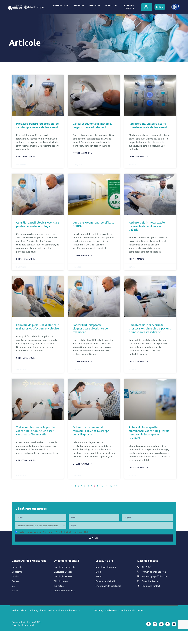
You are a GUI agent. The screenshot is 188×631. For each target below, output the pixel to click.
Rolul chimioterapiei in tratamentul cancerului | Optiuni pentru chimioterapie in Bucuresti (149, 432)
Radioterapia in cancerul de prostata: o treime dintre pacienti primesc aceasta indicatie (150, 328)
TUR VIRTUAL (127, 5)
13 (115, 485)
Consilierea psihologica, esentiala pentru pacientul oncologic (37, 224)
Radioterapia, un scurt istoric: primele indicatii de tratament (148, 125)
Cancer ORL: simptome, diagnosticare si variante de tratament (90, 328)
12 (111, 485)
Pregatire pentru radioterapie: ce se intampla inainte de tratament (37, 125)
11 (106, 485)
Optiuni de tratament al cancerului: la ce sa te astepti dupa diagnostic (91, 430)
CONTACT (129, 8)
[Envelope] (174, 624)
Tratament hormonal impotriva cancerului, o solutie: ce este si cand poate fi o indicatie (36, 430)
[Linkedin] (167, 624)
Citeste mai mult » (26, 156)
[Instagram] (155, 624)
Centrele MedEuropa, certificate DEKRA (93, 224)
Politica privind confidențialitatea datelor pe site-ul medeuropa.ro (46, 610)
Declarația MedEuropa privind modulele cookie (118, 610)
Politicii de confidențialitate (75, 531)
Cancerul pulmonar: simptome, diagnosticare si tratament (92, 125)
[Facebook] (148, 624)
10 (101, 485)
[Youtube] (161, 624)
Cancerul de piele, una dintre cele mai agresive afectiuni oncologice (37, 326)
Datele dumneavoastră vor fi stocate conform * (54, 532)
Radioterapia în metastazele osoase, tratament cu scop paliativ (147, 226)
